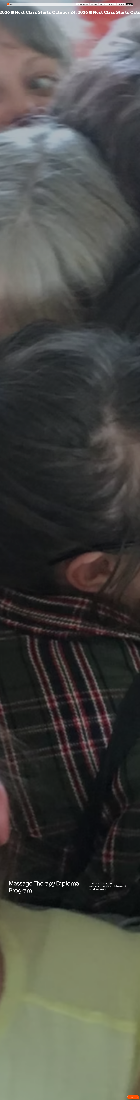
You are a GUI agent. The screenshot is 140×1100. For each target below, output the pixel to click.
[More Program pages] (96, 4)
